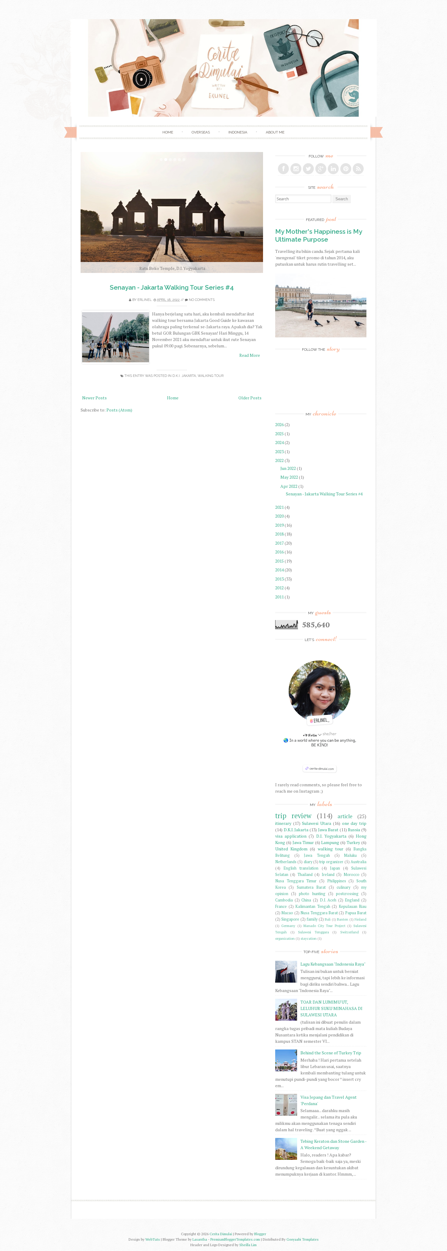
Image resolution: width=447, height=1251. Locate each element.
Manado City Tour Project (324, 925)
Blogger (260, 1234)
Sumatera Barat (311, 887)
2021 (280, 507)
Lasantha (199, 1239)
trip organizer (331, 861)
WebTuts (152, 1239)
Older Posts (250, 398)
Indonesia (237, 132)
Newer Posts (94, 398)
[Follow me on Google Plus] (320, 168)
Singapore (290, 919)
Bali (328, 919)
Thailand (305, 874)
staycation (309, 938)
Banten (342, 919)
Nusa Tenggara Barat (319, 912)
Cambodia (284, 900)
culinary (343, 887)
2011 (280, 597)
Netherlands (285, 861)
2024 (280, 442)
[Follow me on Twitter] (308, 168)
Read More (249, 355)
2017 (280, 543)
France (281, 906)
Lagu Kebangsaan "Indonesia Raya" (333, 964)
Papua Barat (355, 912)
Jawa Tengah (317, 855)
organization (285, 938)
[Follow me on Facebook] (283, 168)
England (352, 900)
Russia (354, 829)
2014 (280, 570)
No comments (202, 300)
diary (308, 861)
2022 (280, 460)
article (345, 816)
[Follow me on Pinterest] (345, 168)
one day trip (354, 823)
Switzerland (349, 932)
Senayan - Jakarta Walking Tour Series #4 (172, 287)
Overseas (201, 132)
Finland (360, 919)
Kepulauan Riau (353, 906)
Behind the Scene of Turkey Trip (330, 1053)
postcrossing (347, 893)
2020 (280, 516)
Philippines (336, 881)
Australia (358, 861)
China (306, 900)
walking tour (211, 376)
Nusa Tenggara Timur (296, 881)
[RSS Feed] (358, 168)
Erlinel (144, 300)
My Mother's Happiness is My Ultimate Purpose (318, 235)
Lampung (330, 842)
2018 (280, 534)
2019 (280, 525)
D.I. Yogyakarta (331, 836)
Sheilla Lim (248, 1244)
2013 (280, 579)
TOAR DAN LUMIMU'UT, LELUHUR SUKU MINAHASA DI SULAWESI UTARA (331, 1008)
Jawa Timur (303, 842)
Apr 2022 (289, 486)
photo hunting (312, 893)
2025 (280, 433)
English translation (300, 868)
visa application (291, 836)
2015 (280, 561)
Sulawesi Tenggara (313, 932)
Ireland (328, 874)
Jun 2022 (288, 468)
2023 (280, 451)
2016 (280, 552)
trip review (293, 815)
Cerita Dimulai (221, 1234)
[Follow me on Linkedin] (333, 168)
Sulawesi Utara (316, 823)
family (312, 919)
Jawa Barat (328, 829)
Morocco (351, 874)
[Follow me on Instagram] (295, 168)
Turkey (353, 842)
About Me (275, 132)
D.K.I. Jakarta (184, 376)
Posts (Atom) (119, 410)
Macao (287, 912)
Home (167, 132)
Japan (335, 868)
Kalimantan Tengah (312, 906)
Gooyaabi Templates (302, 1239)
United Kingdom (291, 849)
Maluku (350, 855)
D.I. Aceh (328, 900)
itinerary (283, 823)
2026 (280, 424)
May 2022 (289, 477)
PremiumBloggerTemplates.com (235, 1239)
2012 (280, 588)
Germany (288, 925)
